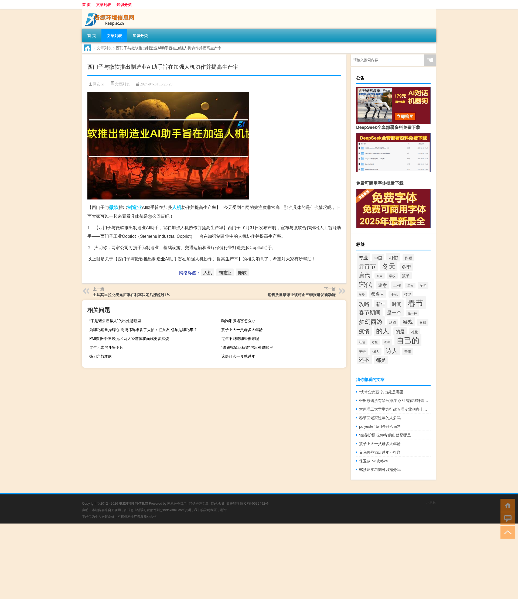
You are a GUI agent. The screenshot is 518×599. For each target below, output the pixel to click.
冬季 (406, 266)
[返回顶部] (506, 532)
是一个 (394, 312)
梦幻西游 (371, 321)
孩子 (406, 275)
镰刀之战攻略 (100, 356)
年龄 (362, 294)
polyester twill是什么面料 (380, 426)
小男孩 (431, 502)
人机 (177, 207)
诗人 (392, 350)
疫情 (364, 331)
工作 (397, 285)
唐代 (364, 274)
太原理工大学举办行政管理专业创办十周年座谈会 (395, 409)
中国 (378, 257)
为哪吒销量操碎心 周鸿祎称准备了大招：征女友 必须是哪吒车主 (143, 329)
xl (102, 84)
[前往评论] (506, 518)
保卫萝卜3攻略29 (373, 460)
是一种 (412, 313)
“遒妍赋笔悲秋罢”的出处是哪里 (247, 347)
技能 (407, 294)
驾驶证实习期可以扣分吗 (380, 469)
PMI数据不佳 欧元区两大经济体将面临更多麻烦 (129, 338)
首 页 (86, 4)
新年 (380, 304)
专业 (363, 257)
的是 (400, 331)
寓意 (382, 285)
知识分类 (124, 4)
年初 (423, 285)
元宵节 (367, 266)
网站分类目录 (177, 503)
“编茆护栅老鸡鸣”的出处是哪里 (385, 435)
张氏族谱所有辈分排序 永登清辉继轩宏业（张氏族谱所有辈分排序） (395, 400)
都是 (381, 359)
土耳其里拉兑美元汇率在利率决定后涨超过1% (131, 294)
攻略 (364, 304)
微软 (114, 207)
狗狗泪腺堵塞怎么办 (238, 320)
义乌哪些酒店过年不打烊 (380, 452)
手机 (394, 294)
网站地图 (217, 503)
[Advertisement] (162, 561)
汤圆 (392, 322)
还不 (364, 359)
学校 (392, 275)
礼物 (414, 331)
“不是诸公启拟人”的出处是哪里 (115, 320)
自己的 (408, 340)
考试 (387, 342)
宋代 (365, 284)
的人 (382, 330)
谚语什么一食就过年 (238, 356)
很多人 (377, 294)
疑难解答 (232, 503)
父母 (422, 322)
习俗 (393, 257)
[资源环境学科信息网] (110, 10)
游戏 (408, 321)
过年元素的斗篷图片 (106, 347)
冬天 (388, 265)
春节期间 (369, 312)
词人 (375, 351)
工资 (410, 286)
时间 (396, 303)
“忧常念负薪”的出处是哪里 (381, 391)
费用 (407, 351)
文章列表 (103, 4)
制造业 (134, 207)
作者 (408, 257)
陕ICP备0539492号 (254, 503)
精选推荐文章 (199, 503)
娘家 (380, 276)
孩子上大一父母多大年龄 (242, 329)
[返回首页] (506, 505)
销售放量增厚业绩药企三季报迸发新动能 (302, 294)
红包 (362, 341)
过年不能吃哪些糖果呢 (240, 338)
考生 (375, 342)
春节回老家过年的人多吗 (380, 417)
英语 (362, 351)
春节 (416, 302)
